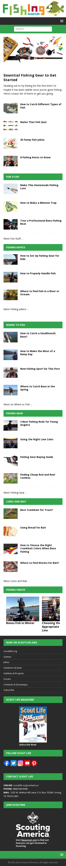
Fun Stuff (12, 176)
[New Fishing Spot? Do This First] (11, 372)
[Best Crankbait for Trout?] (11, 513)
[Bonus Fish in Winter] (22, 609)
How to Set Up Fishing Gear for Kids (39, 257)
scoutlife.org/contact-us (21, 785)
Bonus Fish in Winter (20, 623)
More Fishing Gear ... (15, 492)
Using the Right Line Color (36, 439)
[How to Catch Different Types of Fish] (11, 108)
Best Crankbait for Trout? (36, 510)
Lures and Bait (16, 501)
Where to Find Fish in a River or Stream (39, 292)
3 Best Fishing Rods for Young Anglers (39, 423)
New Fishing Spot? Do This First (40, 368)
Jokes (6, 662)
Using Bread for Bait (33, 527)
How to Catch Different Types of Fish (40, 106)
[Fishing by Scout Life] (33, 15)
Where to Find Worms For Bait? (39, 562)
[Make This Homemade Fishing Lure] (11, 189)
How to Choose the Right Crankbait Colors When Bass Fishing (38, 548)
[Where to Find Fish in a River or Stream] (11, 295)
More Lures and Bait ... (16, 581)
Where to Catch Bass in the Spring (37, 388)
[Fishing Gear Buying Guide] (11, 460)
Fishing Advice (15, 247)
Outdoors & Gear (13, 667)
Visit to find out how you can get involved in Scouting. (32, 843)
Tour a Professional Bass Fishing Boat (41, 222)
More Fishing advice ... (16, 309)
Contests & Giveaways (16, 684)
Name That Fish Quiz (33, 122)
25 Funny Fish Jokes (32, 139)
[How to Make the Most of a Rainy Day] (11, 355)
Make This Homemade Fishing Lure (39, 186)
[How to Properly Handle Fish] (11, 277)
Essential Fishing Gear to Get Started (30, 77)
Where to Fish (15, 325)
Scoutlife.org (10, 651)
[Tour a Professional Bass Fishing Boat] (11, 224)
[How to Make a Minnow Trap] (11, 206)
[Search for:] (33, 28)
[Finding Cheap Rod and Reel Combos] (11, 478)
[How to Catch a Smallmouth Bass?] (11, 337)
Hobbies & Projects (14, 673)
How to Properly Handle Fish (38, 273)
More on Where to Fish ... (18, 404)
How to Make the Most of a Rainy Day (37, 352)
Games (7, 656)
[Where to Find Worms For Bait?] (11, 566)
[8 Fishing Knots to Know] (11, 161)
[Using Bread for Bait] (11, 531)
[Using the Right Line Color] (11, 443)
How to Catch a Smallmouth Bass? (38, 335)
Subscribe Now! (27, 744)
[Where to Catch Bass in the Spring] (11, 390)
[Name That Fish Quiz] (11, 126)
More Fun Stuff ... (13, 238)
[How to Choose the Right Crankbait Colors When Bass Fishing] (11, 549)
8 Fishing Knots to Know (35, 157)
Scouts (7, 678)
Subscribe (9, 689)
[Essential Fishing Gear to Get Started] (33, 54)
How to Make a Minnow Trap (38, 202)
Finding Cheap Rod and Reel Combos (37, 476)
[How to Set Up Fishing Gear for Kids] (11, 259)
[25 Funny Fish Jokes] (11, 143)
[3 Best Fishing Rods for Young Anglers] (11, 425)
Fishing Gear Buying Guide (36, 457)
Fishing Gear (14, 413)
